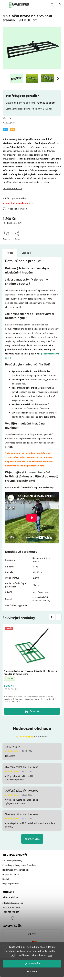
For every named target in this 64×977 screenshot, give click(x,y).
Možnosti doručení (18, 209)
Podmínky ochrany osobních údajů (19, 865)
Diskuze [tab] (26, 253)
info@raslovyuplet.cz (12, 903)
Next (59, 617)
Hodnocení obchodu (32, 728)
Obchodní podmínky (12, 860)
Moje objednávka (10, 883)
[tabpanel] (32, 669)
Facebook (12, 918)
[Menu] (4, 5)
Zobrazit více (32, 839)
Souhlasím (34, 963)
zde (50, 955)
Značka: (8, 123)
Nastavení (32, 971)
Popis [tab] (10, 253)
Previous (52, 617)
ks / (32, 934)
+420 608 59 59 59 (11, 907)
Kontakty (7, 879)
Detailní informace (12, 188)
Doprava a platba (10, 874)
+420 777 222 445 (10, 912)
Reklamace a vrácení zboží (15, 870)
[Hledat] (52, 5)
